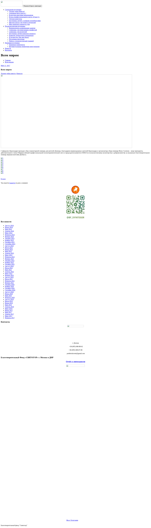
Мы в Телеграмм (72, 520)
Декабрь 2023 (9, 238)
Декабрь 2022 (9, 260)
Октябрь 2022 (9, 264)
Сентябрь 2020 (10, 290)
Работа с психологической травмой (21, 41)
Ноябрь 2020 (9, 286)
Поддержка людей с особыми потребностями (25, 21)
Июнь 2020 (9, 294)
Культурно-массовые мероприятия (21, 15)
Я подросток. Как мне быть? (19, 37)
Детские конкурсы (15, 19)
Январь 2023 (9, 259)
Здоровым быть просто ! (17, 13)
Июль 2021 (9, 279)
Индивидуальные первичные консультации (24, 46)
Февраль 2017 (10, 318)
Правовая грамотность (17, 45)
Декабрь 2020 (9, 284)
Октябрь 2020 (9, 288)
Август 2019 (9, 299)
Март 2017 (8, 316)
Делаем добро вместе (8, 73)
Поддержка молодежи (16, 39)
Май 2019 (8, 305)
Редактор (3, 179)
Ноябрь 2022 (9, 262)
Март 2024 (8, 233)
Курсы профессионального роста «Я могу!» (24, 17)
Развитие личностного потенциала (21, 35)
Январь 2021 (9, 283)
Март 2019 (8, 308)
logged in (12, 183)
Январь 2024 (9, 236)
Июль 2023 (9, 248)
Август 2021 (9, 277)
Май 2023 (8, 251)
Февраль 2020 (10, 297)
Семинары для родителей (18, 32)
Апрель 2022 (9, 272)
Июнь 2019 (9, 303)
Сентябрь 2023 (10, 244)
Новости (8, 48)
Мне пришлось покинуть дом (19, 24)
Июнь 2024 (9, 227)
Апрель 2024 (9, 231)
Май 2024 (8, 229)
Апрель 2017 (9, 314)
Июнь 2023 (9, 249)
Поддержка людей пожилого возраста (22, 33)
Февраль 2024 (10, 235)
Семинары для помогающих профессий (23, 30)
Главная (7, 60)
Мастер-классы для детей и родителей (22, 22)
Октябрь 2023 (9, 242)
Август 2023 (9, 246)
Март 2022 (8, 273)
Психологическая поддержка (15, 26)
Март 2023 (8, 255)
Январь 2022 (9, 275)
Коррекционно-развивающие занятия (22, 28)
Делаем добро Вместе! (17, 11)
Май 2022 (8, 270)
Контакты (8, 50)
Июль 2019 (9, 301)
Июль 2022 (9, 268)
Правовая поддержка (12, 43)
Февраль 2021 (10, 281)
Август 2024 (9, 225)
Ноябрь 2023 (9, 240)
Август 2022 (9, 266)
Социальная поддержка (13, 9)
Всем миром (9, 62)
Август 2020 (9, 292)
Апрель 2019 (9, 307)
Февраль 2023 (10, 257)
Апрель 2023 (9, 253)
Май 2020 (8, 296)
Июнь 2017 (9, 310)
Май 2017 (8, 312)
